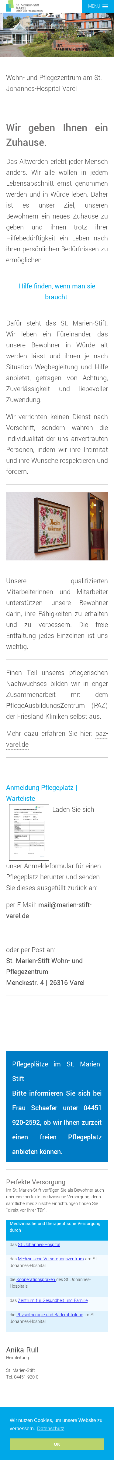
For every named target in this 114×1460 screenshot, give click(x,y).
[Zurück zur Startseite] (24, 6)
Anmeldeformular (50, 866)
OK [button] (57, 1444)
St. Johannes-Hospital (39, 1244)
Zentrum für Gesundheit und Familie (53, 1300)
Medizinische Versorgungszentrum (51, 1259)
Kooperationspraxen (36, 1279)
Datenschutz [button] (50, 1428)
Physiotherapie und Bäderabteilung (49, 1315)
